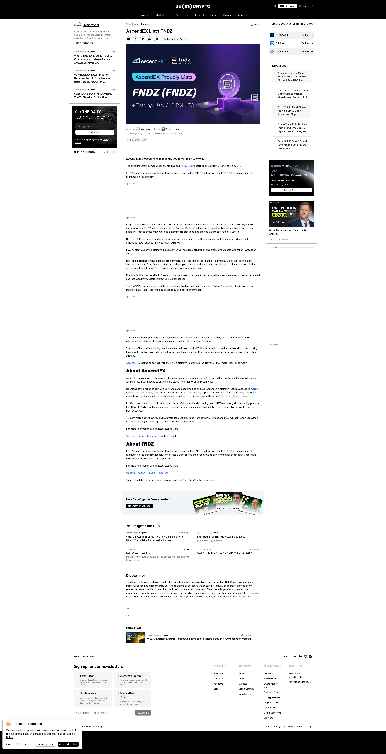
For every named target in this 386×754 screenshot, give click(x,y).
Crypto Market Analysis (271, 685)
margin (254, 389)
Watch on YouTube (278, 239)
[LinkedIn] (149, 39)
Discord (151, 473)
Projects (145, 24)
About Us (218, 683)
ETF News (268, 717)
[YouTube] (128, 39)
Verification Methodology (295, 675)
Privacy (276, 726)
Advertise (218, 673)
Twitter (141, 436)
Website (130, 436)
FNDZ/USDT (188, 166)
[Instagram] (156, 39)
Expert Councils (246, 688)
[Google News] (310, 656)
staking (197, 392)
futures (130, 392)
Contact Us (219, 678)
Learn (241, 678)
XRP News (269, 673)
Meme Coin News (272, 712)
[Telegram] (142, 39)
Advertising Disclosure (300, 681)
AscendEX (131, 363)
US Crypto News (272, 697)
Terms (267, 726)
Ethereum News (272, 692)
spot (142, 392)
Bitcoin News (270, 678)
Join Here (109, 151)
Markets (243, 683)
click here (208, 480)
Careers (217, 688)
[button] (93, 680)
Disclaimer (288, 726)
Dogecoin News (272, 702)
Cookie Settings (304, 726)
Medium (169, 436)
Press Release (133, 24)
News (241, 673)
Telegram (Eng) (155, 436)
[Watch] (291, 214)
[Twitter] (135, 39)
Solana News (270, 707)
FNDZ (129, 173)
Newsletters (245, 694)
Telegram (162, 473)
